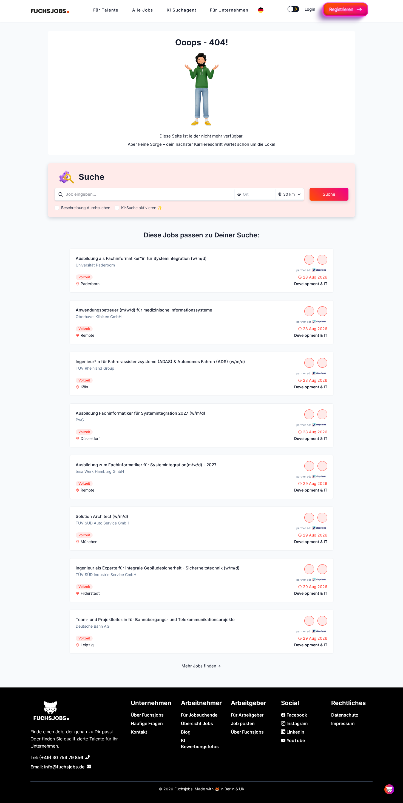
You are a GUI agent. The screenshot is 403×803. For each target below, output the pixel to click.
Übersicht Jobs (197, 723)
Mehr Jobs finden (199, 666)
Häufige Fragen (147, 723)
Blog (186, 732)
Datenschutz (344, 715)
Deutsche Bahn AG (92, 626)
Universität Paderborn (95, 265)
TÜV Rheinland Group (95, 368)
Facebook (296, 715)
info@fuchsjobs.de (64, 767)
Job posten (243, 723)
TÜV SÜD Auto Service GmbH (102, 523)
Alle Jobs (142, 10)
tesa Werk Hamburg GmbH (100, 471)
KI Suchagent (181, 10)
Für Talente (105, 10)
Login (310, 9)
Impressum (342, 723)
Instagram (296, 723)
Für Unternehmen (229, 10)
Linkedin (294, 732)
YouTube (295, 740)
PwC (80, 419)
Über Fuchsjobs (147, 715)
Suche (329, 194)
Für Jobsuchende (199, 715)
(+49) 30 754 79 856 (61, 757)
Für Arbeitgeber (247, 715)
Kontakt (139, 732)
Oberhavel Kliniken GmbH (98, 316)
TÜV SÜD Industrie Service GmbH (106, 574)
